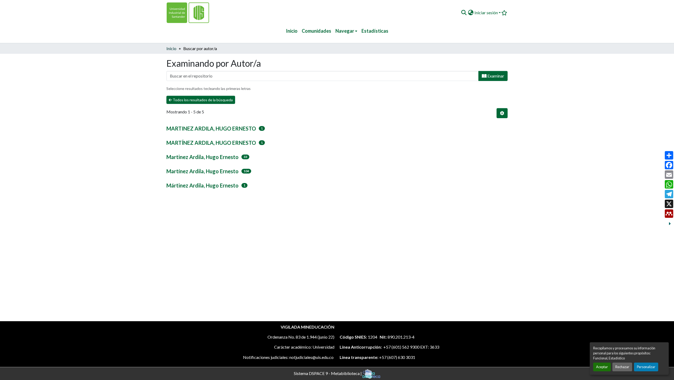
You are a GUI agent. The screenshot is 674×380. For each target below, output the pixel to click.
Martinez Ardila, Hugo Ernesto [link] (202, 157)
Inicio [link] (171, 48)
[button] (463, 12)
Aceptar (602, 367)
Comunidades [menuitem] (316, 31)
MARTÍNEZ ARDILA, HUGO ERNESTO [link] (211, 143)
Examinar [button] (495, 75)
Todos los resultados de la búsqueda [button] (202, 100)
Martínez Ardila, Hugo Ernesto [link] (202, 171)
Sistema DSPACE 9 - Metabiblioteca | (328, 373)
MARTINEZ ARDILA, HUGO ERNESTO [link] (211, 128)
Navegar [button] (344, 31)
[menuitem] (346, 31)
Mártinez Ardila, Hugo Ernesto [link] (202, 185)
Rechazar (622, 367)
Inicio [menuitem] (292, 31)
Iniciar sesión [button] (486, 12)
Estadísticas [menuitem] (374, 31)
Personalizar (646, 367)
